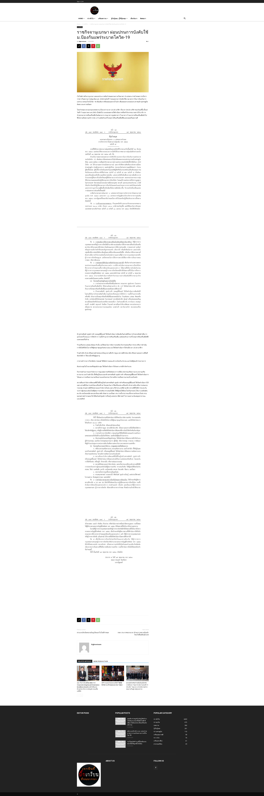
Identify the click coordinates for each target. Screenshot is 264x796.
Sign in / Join (80, 1)
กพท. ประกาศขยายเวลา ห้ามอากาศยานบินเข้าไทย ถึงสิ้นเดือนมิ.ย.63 (133, 634)
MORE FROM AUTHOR (101, 661)
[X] (88, 46)
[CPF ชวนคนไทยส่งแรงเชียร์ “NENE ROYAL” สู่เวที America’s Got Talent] (113, 673)
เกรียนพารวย (102, 18)
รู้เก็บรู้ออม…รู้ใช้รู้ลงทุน (118, 18)
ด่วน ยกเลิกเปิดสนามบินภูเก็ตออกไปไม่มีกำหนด (93, 633)
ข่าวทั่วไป (90, 18)
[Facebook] (84, 46)
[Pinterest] (93, 46)
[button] (184, 19)
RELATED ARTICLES (84, 661)
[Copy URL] (79, 46)
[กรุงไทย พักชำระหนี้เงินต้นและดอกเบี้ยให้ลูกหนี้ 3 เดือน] (120, 744)
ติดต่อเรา (143, 18)
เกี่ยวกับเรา (133, 18)
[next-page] (81, 695)
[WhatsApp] (98, 46)
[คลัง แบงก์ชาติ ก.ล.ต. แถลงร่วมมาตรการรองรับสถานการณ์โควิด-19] (120, 733)
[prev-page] (78, 695)
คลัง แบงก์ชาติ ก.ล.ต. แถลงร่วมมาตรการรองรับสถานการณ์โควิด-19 (137, 733)
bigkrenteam (82, 41)
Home (80, 18)
